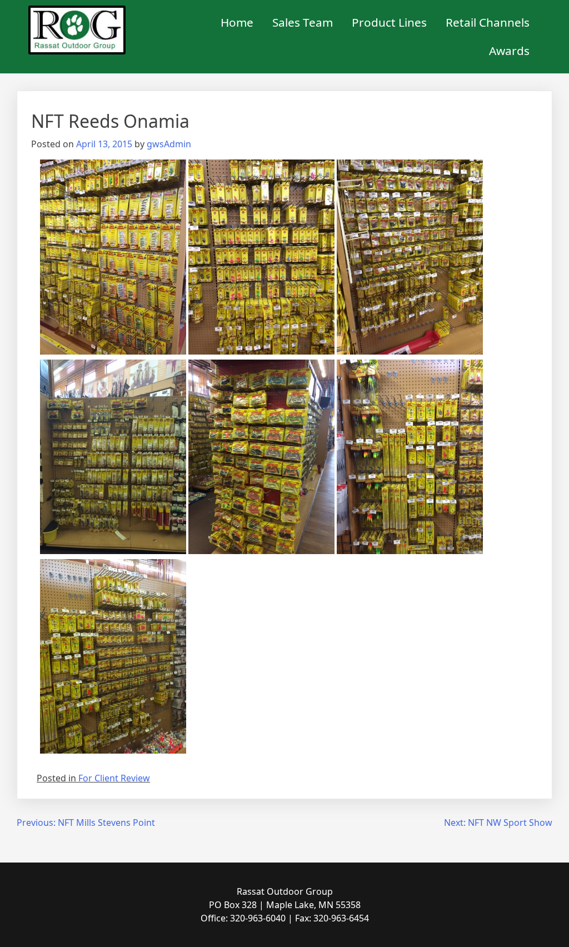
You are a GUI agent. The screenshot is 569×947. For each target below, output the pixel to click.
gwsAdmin (169, 144)
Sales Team (302, 22)
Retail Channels (488, 22)
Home (237, 22)
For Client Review (114, 778)
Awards (509, 50)
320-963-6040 (258, 918)
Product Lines (389, 22)
